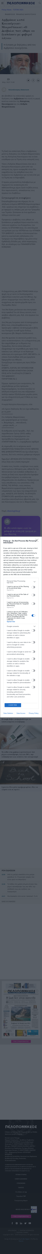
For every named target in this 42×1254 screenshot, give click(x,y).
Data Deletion (8, 713)
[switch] (33, 587)
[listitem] (21, 581)
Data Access (21, 713)
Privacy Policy (34, 713)
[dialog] (21, 627)
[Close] (38, 541)
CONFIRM (13, 705)
